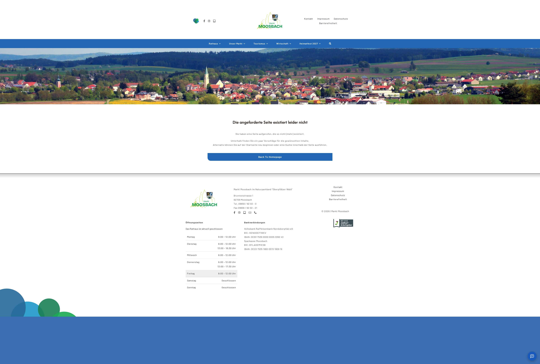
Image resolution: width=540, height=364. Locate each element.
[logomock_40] (270, 9)
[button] (330, 43)
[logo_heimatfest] (204, 186)
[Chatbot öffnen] (532, 356)
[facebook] (204, 21)
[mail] (250, 212)
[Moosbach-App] (214, 21)
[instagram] (209, 21)
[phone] (255, 212)
